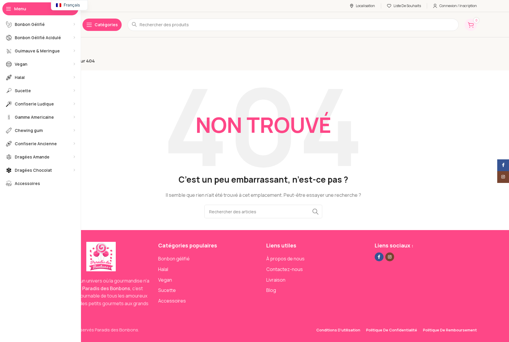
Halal (163, 269)
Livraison (275, 280)
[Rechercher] (315, 211)
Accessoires (172, 301)
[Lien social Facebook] (379, 256)
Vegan (165, 280)
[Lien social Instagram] (389, 256)
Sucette (167, 290)
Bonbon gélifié (174, 258)
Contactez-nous (284, 269)
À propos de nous (285, 258)
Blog (271, 290)
